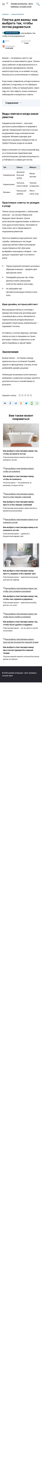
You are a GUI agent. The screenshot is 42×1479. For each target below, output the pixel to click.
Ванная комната (12, 33)
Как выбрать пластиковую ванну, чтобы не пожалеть (18, 477)
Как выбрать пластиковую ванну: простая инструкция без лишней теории (18, 650)
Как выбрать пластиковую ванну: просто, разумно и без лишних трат (19, 572)
